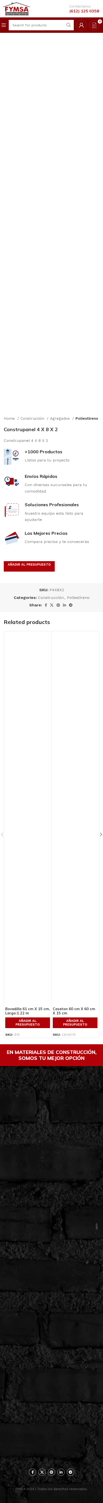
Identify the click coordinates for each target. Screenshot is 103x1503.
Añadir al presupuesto (29, 564)
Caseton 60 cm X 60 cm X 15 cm (74, 1011)
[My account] (81, 25)
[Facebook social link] (45, 605)
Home (10, 418)
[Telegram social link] (71, 605)
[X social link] (51, 605)
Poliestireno (87, 418)
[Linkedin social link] (65, 605)
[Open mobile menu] (3, 25)
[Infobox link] (80, 9)
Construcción (33, 418)
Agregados (60, 418)
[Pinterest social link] (58, 605)
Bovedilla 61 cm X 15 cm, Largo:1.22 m (27, 1011)
